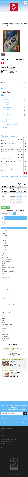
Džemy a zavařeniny (6, 257)
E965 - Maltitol (6, 99)
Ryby (3, 314)
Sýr (2, 326)
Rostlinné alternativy (6, 312)
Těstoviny (4, 328)
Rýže (3, 316)
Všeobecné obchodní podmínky (8, 439)
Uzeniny (3, 332)
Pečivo (3, 299)
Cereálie (5, 243)
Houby (3, 263)
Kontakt (3, 435)
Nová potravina (10, 218)
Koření (3, 269)
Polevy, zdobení (5, 300)
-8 (2, 63)
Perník (4, 240)
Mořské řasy (4, 279)
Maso (3, 275)
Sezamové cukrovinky (8, 238)
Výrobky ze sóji (5, 334)
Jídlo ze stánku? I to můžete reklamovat (12, 359)
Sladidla (3, 320)
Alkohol (3, 222)
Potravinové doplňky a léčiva (8, 304)
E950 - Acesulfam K (7, 107)
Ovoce (3, 295)
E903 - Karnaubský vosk (8, 121)
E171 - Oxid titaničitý (7, 119)
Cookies (3, 443)
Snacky (3, 322)
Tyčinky (4, 247)
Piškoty (4, 233)
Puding (3, 310)
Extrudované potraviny (7, 259)
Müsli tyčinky (6, 237)
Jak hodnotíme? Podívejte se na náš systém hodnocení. (14, 176)
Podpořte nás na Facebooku (9, 448)
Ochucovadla (5, 291)
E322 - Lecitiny (6, 109)
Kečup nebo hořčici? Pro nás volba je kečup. (13, 370)
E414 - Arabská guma (8, 114)
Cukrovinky (4, 228)
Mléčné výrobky (5, 277)
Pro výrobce (4, 430)
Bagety (3, 224)
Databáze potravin (13, 23)
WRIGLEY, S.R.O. (13, 70)
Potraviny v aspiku (6, 306)
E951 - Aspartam (7, 104)
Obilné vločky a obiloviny (7, 289)
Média (2, 433)
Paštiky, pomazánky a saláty (8, 296)
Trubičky (5, 242)
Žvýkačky (21, 23)
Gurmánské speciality (6, 261)
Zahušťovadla (5, 336)
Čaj (2, 251)
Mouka (3, 281)
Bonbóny (5, 235)
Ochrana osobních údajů (7, 441)
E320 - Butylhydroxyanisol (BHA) (10, 124)
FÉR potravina (4, 23)
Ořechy (3, 293)
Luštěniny (4, 273)
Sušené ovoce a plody (7, 324)
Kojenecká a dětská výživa (8, 267)
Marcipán (5, 249)
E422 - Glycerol (6, 112)
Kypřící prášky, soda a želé (8, 271)
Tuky (3, 330)
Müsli (3, 285)
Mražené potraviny (6, 283)
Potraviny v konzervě (7, 308)
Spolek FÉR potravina (6, 428)
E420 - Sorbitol (6, 97)
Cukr (3, 226)
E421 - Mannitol (6, 102)
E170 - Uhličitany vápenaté (9, 117)
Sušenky (5, 231)
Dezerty (4, 255)
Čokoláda (4, 253)
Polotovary (4, 302)
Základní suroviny (5, 338)
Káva (3, 265)
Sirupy (3, 318)
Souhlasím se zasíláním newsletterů (15, 417)
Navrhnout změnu (5, 207)
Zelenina (3, 340)
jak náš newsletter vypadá (17, 422)
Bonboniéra (5, 245)
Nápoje (3, 287)
